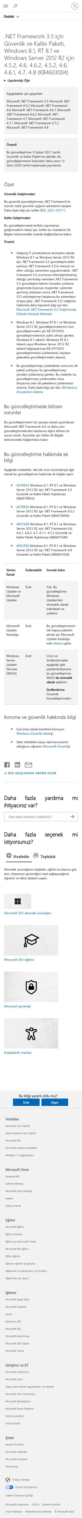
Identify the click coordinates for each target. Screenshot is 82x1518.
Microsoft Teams (14, 1350)
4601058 (22, 545)
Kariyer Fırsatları (14, 1444)
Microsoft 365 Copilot (17, 1343)
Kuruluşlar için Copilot (17, 1125)
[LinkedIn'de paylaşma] (15, 763)
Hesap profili (12, 1176)
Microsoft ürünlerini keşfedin (21, 1148)
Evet (26, 1102)
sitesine (58, 643)
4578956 (22, 507)
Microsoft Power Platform (19, 1408)
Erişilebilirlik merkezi (17, 1052)
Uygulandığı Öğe (18, 80)
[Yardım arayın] (16, 6)
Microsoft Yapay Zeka (17, 1299)
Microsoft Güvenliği (56, 746)
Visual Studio (12, 1423)
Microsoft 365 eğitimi (19, 959)
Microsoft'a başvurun (17, 1504)
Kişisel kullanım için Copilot (20, 1133)
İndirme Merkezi (14, 1183)
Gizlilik (35, 1504)
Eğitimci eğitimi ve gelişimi (20, 1263)
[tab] (19, 857)
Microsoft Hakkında (16, 1451)
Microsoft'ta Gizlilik (16, 1459)
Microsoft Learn (14, 1379)
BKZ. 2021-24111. (53, 210)
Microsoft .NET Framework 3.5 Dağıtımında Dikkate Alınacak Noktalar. (46, 311)
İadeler (9, 1198)
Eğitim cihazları (14, 1234)
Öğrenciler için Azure (17, 1278)
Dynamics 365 (13, 1321)
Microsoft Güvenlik (15, 1306)
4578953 (22, 485)
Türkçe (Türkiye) (21, 1479)
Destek (9, 16)
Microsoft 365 (13, 1140)
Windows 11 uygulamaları (19, 1155)
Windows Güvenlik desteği (34, 733)
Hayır (54, 1102)
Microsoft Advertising (17, 1336)
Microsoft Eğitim (14, 1226)
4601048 (22, 524)
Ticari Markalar (13, 1511)
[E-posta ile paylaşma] (26, 763)
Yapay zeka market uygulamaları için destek (29, 1386)
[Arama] (72, 816)
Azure (8, 1314)
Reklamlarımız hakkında (38, 1511)
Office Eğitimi (12, 1256)
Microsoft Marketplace (18, 1401)
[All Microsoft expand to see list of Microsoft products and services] (5, 6)
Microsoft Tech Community (20, 1394)
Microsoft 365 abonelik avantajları (27, 913)
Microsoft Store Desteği (18, 1191)
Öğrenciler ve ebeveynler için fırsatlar (26, 1271)
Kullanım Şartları (51, 1504)
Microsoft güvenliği (17, 1006)
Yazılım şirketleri (14, 1416)
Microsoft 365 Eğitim (16, 1249)
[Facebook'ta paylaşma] (7, 763)
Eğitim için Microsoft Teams (20, 1241)
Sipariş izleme (13, 1205)
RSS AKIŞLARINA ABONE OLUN (32, 773)
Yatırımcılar (11, 1466)
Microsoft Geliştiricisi (17, 1372)
